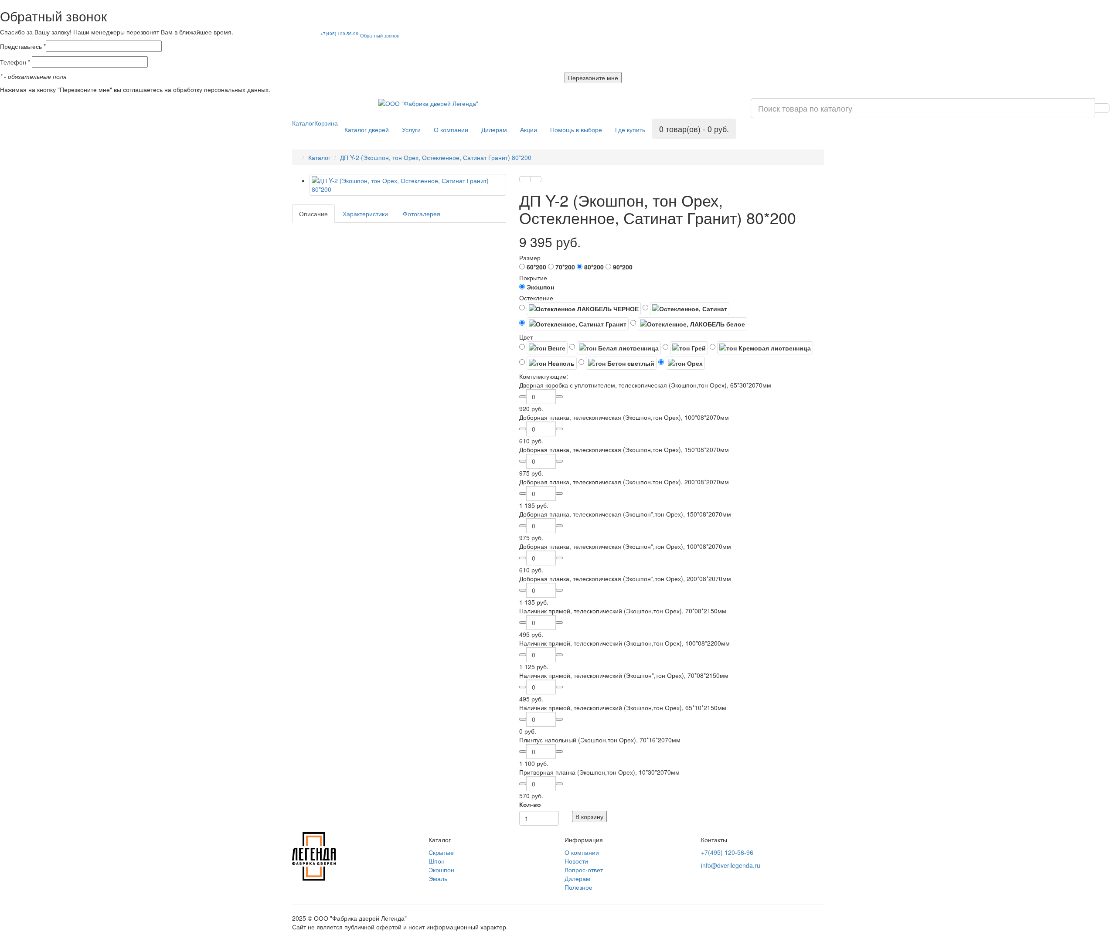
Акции (528, 129)
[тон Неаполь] (548, 363)
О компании (451, 129)
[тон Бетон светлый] (617, 363)
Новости (576, 861)
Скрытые (441, 852)
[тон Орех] (681, 363)
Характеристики (365, 213)
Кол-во (530, 804)
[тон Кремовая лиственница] (761, 347)
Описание (313, 213)
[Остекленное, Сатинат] (686, 308)
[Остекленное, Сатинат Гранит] (574, 323)
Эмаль (438, 878)
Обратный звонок (379, 35)
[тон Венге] (543, 347)
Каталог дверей (366, 129)
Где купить (630, 129)
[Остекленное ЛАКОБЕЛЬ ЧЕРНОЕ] (580, 308)
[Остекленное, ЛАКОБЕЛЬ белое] (688, 323)
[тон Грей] (685, 347)
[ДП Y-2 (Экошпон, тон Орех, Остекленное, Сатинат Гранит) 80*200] (408, 185)
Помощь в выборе (576, 129)
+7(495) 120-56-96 (339, 34)
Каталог (303, 123)
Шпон (437, 861)
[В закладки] (525, 179)
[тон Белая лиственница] (615, 347)
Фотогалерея (421, 213)
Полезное (578, 887)
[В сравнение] (535, 179)
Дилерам (494, 129)
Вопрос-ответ (584, 869)
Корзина (326, 123)
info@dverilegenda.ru (730, 865)
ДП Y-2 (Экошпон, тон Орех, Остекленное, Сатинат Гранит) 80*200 (435, 157)
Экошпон (441, 869)
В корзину (589, 816)
